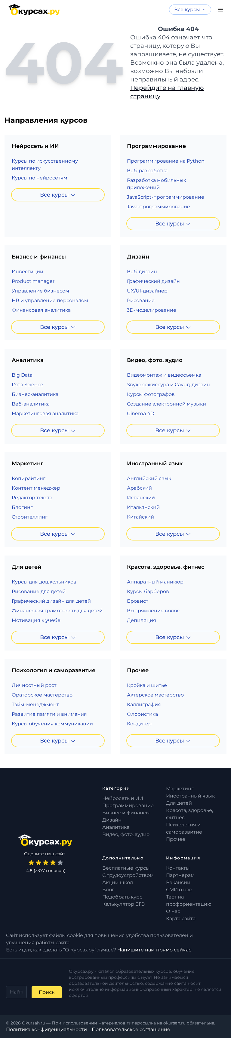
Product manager (33, 281)
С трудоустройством (128, 875)
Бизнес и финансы (126, 813)
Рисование (141, 300)
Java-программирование (158, 207)
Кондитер (139, 724)
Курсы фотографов (151, 394)
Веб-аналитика (31, 404)
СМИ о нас (179, 890)
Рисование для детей (39, 591)
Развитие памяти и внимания (49, 714)
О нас (173, 911)
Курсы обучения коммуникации (52, 724)
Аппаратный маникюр (155, 582)
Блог (108, 890)
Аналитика (115, 827)
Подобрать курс (122, 897)
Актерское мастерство (155, 695)
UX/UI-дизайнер (147, 291)
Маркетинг (180, 789)
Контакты (178, 868)
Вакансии (178, 882)
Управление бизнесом (40, 291)
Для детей (179, 803)
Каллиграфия (144, 704)
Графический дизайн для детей (51, 601)
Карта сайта (181, 918)
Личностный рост (34, 685)
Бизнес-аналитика (35, 394)
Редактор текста (32, 498)
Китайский (140, 517)
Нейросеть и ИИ (122, 798)
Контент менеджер (36, 488)
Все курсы (54, 194)
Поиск (46, 992)
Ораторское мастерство (42, 695)
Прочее (175, 839)
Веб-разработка (147, 170)
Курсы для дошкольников (44, 582)
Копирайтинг (28, 478)
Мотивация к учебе (36, 620)
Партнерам (180, 875)
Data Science (27, 384)
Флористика (142, 714)
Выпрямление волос (153, 611)
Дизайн (112, 820)
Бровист (137, 601)
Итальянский (143, 507)
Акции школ (117, 882)
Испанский (141, 498)
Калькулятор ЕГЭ (123, 904)
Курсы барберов (148, 591)
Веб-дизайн (142, 271)
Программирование (128, 805)
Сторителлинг (30, 517)
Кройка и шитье (147, 685)
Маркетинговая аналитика (45, 413)
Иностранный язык (190, 796)
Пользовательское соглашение (131, 1029)
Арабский (139, 488)
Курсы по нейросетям (39, 178)
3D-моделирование (151, 310)
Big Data (22, 375)
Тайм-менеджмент (35, 704)
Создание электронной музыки (166, 404)
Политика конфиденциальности (46, 1029)
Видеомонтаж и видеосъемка (164, 375)
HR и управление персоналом (50, 300)
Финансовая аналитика (41, 310)
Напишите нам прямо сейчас (154, 950)
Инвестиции (27, 271)
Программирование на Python (166, 161)
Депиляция (141, 620)
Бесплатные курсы (126, 868)
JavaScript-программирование (165, 197)
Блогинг (22, 507)
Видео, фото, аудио (125, 834)
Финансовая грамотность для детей (57, 611)
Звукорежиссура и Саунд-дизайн (168, 384)
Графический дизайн (153, 281)
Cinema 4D (140, 413)
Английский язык (149, 478)
